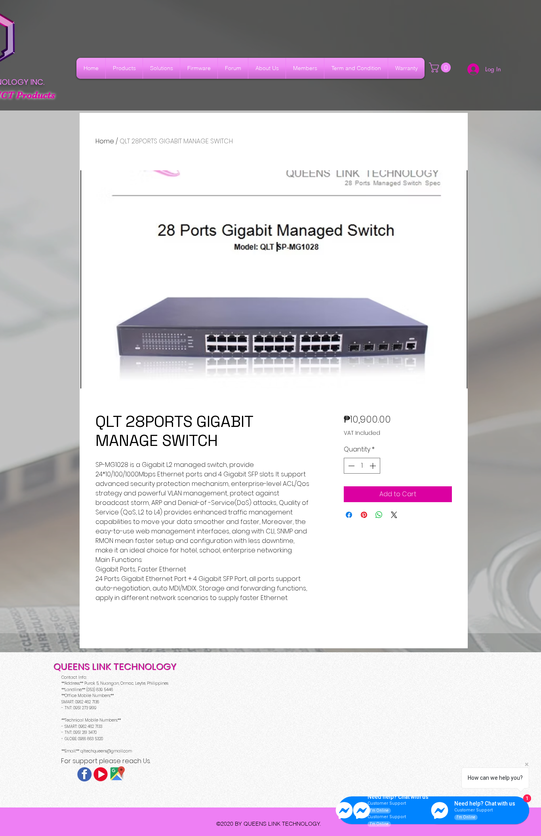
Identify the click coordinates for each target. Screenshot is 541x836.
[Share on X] (394, 515)
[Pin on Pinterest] (364, 515)
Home (104, 141)
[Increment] (373, 465)
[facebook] (84, 774)
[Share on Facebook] (349, 515)
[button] (441, 67)
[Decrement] (350, 465)
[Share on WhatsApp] (379, 515)
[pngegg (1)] (101, 774)
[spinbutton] (362, 465)
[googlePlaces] (117, 774)
